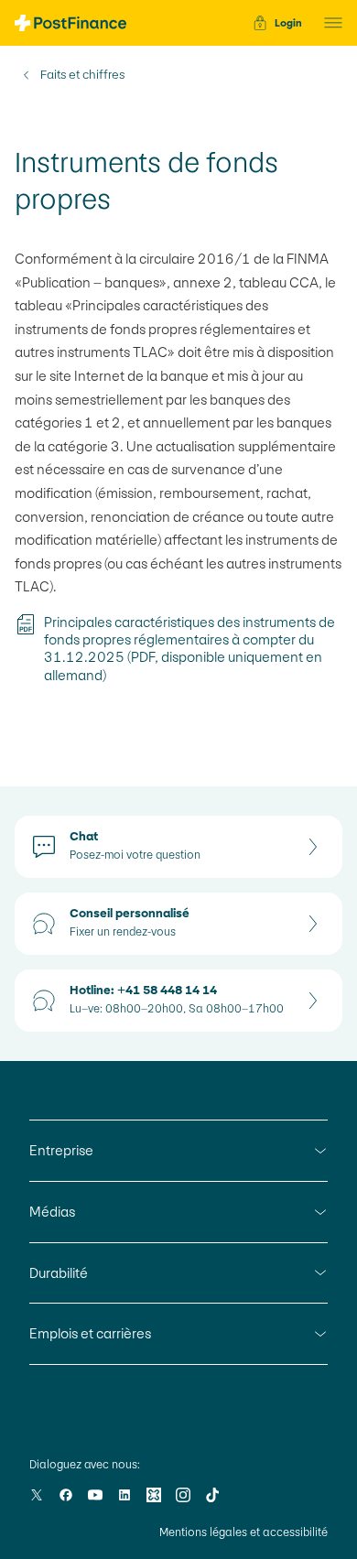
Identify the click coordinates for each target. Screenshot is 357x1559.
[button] (327, 23)
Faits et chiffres (82, 75)
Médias (52, 1211)
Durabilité (58, 1273)
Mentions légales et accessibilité (243, 1532)
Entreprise (61, 1150)
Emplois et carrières (90, 1333)
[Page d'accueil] (70, 23)
